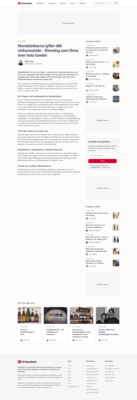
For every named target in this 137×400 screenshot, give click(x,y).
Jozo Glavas (90, 365)
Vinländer (52, 3)
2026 (69, 365)
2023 (69, 374)
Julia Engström (91, 377)
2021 (69, 380)
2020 (69, 383)
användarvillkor (95, 167)
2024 (69, 371)
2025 (69, 368)
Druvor (72, 3)
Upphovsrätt (109, 380)
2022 (69, 377)
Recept (82, 3)
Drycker (63, 3)
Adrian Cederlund (91, 389)
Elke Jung (89, 386)
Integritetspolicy (110, 377)
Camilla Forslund (91, 380)
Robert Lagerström (92, 374)
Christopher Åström (92, 392)
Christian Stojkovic (92, 368)
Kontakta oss (109, 371)
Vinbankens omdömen (112, 368)
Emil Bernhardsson (92, 371)
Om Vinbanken (109, 365)
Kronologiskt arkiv (73, 386)
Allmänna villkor (110, 374)
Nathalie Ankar (91, 383)
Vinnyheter (40, 3)
